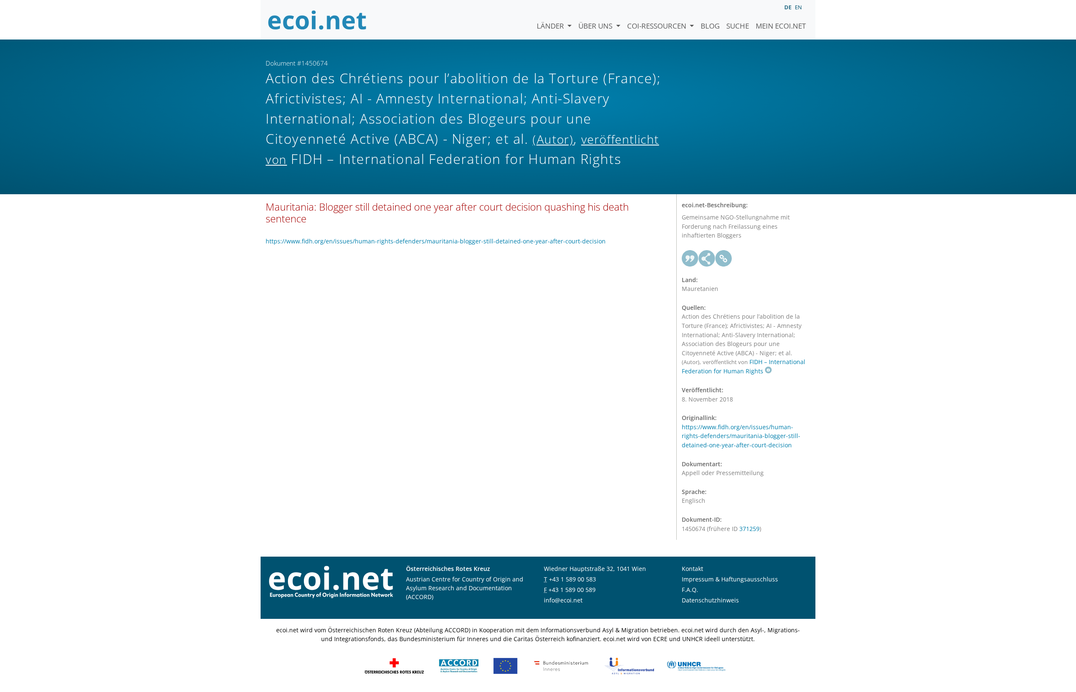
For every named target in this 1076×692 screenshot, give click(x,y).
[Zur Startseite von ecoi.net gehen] (317, 19)
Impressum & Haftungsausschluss (730, 579)
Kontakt (692, 569)
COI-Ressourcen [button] (657, 26)
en (798, 7)
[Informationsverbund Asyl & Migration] (629, 665)
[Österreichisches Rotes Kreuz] (394, 665)
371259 (749, 529)
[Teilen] (707, 258)
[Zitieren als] (690, 258)
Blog (710, 26)
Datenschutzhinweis (710, 600)
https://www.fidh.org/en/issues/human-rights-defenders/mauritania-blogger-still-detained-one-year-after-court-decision (436, 241)
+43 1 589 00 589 (572, 590)
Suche (737, 26)
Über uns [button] (596, 26)
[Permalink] (723, 258)
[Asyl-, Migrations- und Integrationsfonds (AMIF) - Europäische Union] (505, 665)
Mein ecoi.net (781, 26)
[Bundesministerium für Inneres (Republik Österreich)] (561, 665)
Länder (551, 26)
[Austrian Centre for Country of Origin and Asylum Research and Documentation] (458, 665)
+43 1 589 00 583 (572, 579)
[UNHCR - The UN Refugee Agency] (696, 665)
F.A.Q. (690, 590)
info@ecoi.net (563, 600)
